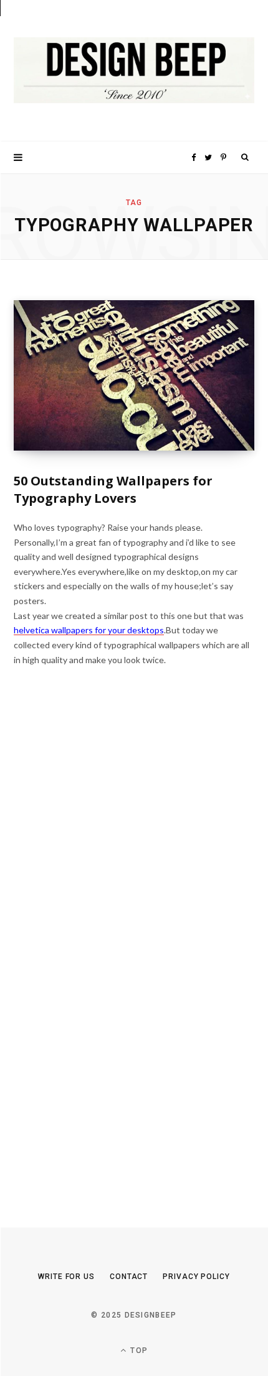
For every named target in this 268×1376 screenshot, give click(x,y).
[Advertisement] (107, 955)
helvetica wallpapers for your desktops (89, 630)
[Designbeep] (134, 70)
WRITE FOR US (66, 1276)
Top (138, 1350)
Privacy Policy (196, 1276)
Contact (129, 1276)
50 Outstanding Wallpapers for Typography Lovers (113, 489)
